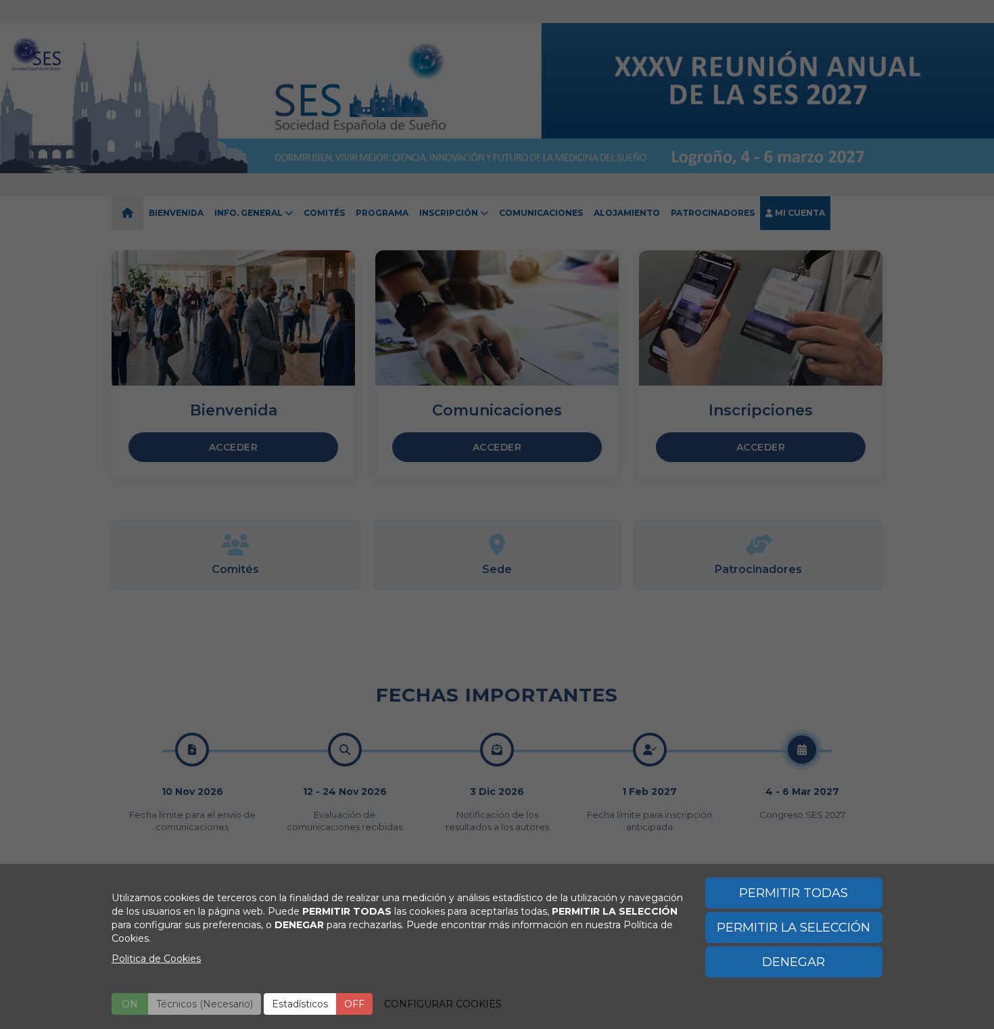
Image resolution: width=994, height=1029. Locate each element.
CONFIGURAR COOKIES (443, 1004)
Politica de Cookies (156, 959)
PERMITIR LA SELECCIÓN (793, 927)
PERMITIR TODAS (793, 893)
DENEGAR (793, 962)
